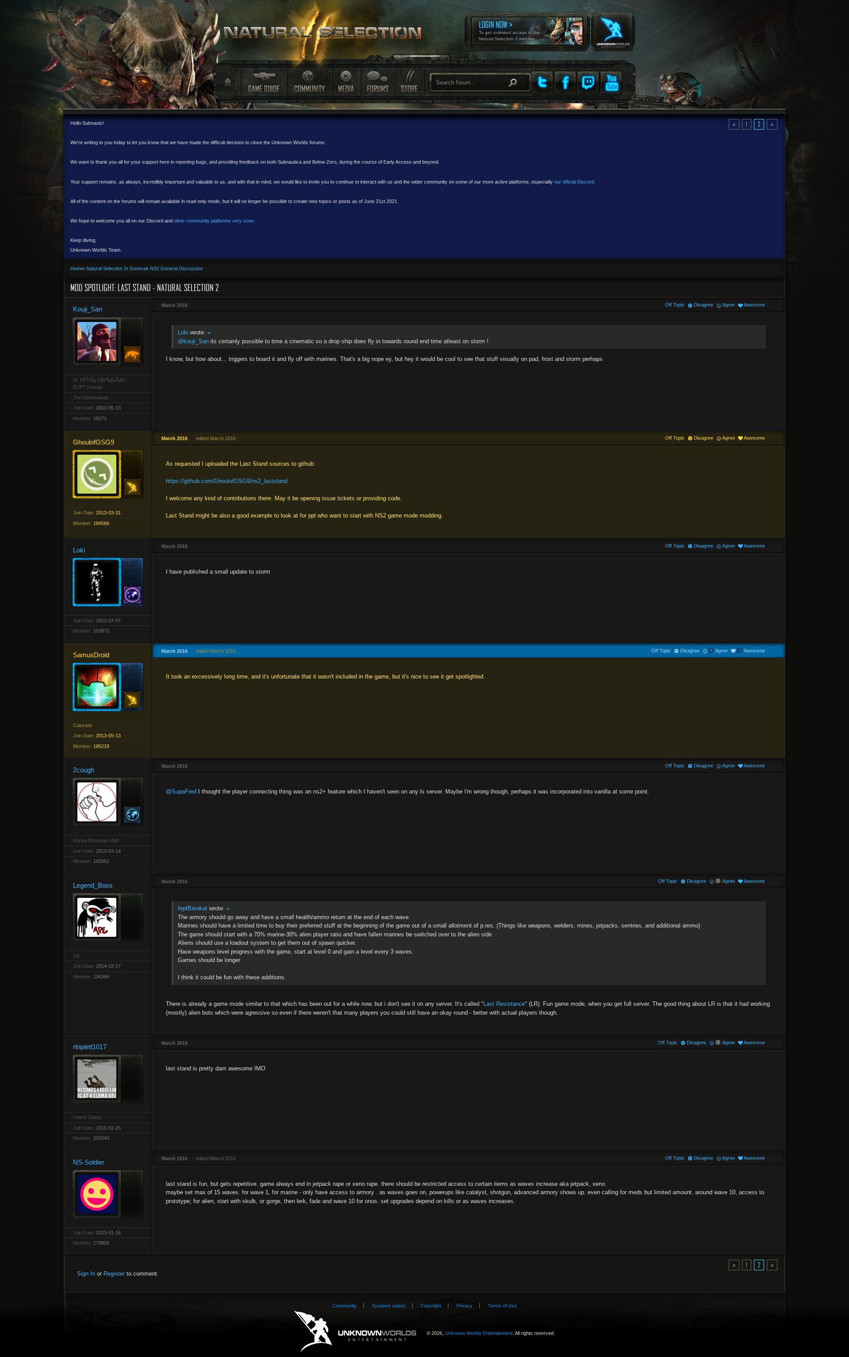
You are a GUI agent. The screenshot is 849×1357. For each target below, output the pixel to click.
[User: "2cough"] (108, 801)
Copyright (431, 1305)
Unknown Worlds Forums (327, 35)
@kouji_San (193, 341)
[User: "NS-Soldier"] (108, 1194)
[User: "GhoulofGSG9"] (108, 473)
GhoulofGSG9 (93, 442)
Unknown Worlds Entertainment (612, 25)
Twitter (542, 82)
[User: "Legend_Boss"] (108, 917)
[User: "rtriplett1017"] (108, 1078)
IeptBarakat (192, 908)
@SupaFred (181, 791)
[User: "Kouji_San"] (108, 341)
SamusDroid (91, 655)
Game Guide (264, 81)
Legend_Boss (93, 885)
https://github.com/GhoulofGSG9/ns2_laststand (226, 481)
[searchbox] (480, 82)
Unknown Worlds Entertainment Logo (355, 1332)
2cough (83, 770)
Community (309, 81)
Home (227, 82)
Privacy (464, 1305)
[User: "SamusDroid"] (108, 686)
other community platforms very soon (214, 220)
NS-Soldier (88, 1162)
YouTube (611, 82)
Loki (183, 332)
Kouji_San (87, 309)
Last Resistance (504, 1003)
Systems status (388, 1305)
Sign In (86, 1273)
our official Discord (574, 181)
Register (114, 1273)
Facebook (565, 82)
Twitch (588, 82)
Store (408, 81)
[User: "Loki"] (108, 581)
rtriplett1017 (90, 1046)
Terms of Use (502, 1305)
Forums (377, 81)
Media (346, 81)
